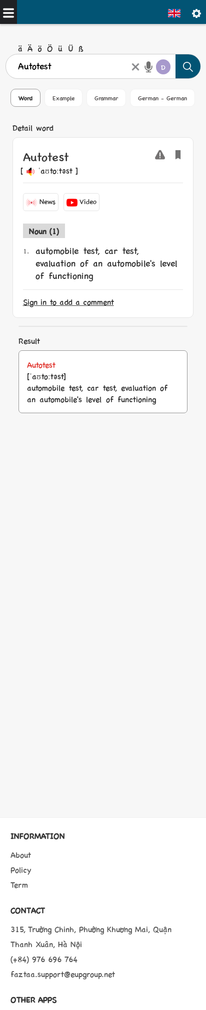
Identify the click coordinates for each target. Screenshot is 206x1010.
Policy (21, 869)
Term (19, 884)
